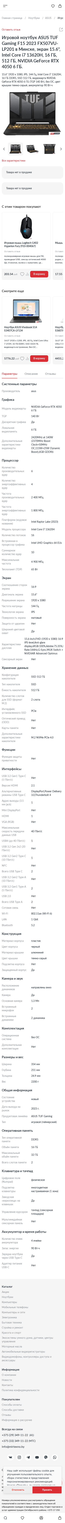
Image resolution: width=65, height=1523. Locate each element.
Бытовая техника (12, 1322)
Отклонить (18, 1489)
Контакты (7, 1385)
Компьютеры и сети (13, 1312)
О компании (9, 1375)
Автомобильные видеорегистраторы (23, 1352)
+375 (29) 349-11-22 (15, 1435)
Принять (47, 1489)
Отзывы (6, 1415)
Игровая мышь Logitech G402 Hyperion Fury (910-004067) (21, 245)
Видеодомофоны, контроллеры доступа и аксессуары (26, 1359)
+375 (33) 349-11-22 (15, 1441)
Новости (7, 1380)
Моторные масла (12, 1346)
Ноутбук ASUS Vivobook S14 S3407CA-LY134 (20, 329)
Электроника (9, 1317)
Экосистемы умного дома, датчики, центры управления (27, 1340)
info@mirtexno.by (13, 1446)
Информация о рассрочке (17, 1420)
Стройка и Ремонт (12, 1328)
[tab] (13, 374)
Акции (5, 1292)
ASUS (48, 18)
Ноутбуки (7, 1297)
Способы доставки (13, 1410)
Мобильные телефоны (15, 1307)
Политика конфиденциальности (20, 1390)
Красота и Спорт (11, 1333)
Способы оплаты (12, 1405)
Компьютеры (9, 1302)
